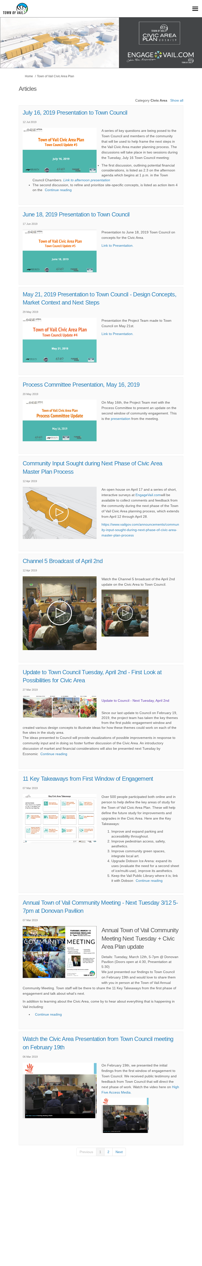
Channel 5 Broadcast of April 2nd (62, 561)
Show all (176, 100)
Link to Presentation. (117, 245)
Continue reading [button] (58, 190)
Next (119, 1152)
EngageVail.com (148, 495)
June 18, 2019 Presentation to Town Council (76, 214)
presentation (120, 419)
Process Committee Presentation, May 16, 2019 (81, 384)
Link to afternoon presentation (86, 180)
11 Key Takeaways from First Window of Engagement (88, 778)
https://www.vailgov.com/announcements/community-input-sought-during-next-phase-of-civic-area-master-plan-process (140, 529)
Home (29, 76)
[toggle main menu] (195, 8)
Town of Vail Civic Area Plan (55, 76)
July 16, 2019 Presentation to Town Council (75, 112)
